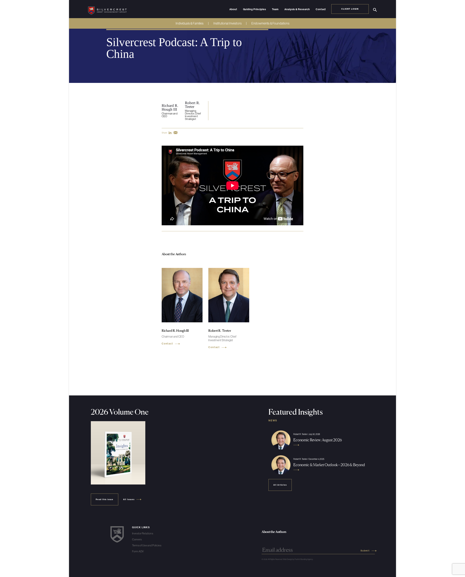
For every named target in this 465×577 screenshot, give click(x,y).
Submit (365, 550)
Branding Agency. (306, 559)
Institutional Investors (227, 23)
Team (275, 9)
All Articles (280, 485)
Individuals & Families (189, 23)
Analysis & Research (297, 9)
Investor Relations (142, 533)
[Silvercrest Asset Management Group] (107, 9)
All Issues (129, 499)
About (233, 9)
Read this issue (104, 499)
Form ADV (138, 551)
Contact (321, 9)
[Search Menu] (375, 10)
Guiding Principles (254, 9)
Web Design (287, 559)
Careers (137, 539)
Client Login (350, 9)
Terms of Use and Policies (146, 545)
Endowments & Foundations (270, 23)
